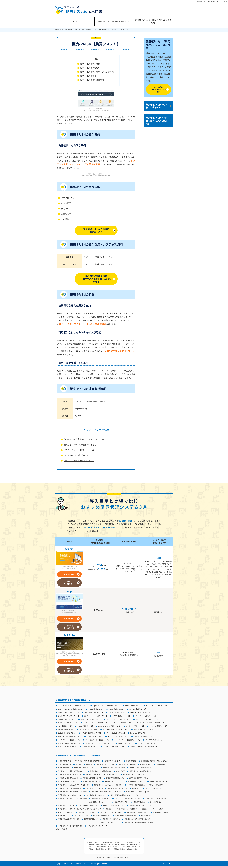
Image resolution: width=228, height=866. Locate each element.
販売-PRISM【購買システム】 (67, 747)
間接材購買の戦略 (64, 768)
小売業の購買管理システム (158, 781)
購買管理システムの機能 (161, 812)
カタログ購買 (120, 771)
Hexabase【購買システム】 (139, 733)
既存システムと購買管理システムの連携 (127, 798)
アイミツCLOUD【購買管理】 (116, 733)
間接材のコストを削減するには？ (114, 805)
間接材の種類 (161, 764)
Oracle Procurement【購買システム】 (70, 709)
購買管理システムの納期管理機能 (140, 768)
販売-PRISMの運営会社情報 (92, 79)
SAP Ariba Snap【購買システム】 (69, 712)
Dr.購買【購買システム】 (95, 736)
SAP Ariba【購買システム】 (138, 709)
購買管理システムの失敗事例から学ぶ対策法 (139, 822)
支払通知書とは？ (139, 802)
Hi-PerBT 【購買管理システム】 (91, 733)
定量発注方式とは (155, 802)
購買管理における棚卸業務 (105, 764)
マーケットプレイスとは (153, 788)
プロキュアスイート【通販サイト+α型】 (96, 723)
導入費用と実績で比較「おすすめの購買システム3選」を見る (96, 278)
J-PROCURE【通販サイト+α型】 (91, 719)
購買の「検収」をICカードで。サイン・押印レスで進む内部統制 (79, 761)
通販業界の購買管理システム (92, 778)
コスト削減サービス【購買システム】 (98, 740)
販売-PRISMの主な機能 (90, 67)
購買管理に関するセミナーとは (118, 788)
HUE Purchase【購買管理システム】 (79, 455)
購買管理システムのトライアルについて (136, 775)
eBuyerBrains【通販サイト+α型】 (146, 716)
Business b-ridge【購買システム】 (69, 743)
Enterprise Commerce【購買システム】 (116, 729)
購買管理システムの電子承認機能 (114, 768)
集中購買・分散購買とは (66, 805)
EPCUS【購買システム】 (96, 709)
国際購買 (78, 764)
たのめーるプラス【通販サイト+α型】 (148, 719)
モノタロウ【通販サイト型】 (89, 729)
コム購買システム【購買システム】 (79, 460)
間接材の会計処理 (146, 764)
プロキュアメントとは (81, 815)
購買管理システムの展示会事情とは (69, 788)
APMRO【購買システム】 (133, 706)
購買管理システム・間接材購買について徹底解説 (153, 21)
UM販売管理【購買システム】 (143, 736)
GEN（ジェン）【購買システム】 (118, 736)
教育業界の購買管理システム (115, 778)
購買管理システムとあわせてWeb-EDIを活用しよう (99, 800)
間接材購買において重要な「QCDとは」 (139, 792)
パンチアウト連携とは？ (66, 812)
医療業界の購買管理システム (114, 781)
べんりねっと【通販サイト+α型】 (111, 812)
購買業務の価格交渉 (64, 764)
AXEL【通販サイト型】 (65, 726)
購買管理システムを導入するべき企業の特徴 (72, 798)
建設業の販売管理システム (94, 788)
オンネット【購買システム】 (147, 743)
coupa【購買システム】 (116, 709)
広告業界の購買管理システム (138, 778)
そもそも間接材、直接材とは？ (89, 805)
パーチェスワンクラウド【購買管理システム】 (73, 706)
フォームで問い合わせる (69, 582)
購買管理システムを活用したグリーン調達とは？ (74, 785)
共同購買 (89, 764)
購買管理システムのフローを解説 (152, 809)
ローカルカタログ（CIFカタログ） (156, 798)
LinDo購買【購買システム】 (67, 733)
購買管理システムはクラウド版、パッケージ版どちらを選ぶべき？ (79, 809)
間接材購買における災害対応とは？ (69, 775)
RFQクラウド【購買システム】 (144, 729)
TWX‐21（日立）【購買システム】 (141, 712)
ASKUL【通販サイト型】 (86, 726)
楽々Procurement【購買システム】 (95, 716)
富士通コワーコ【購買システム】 (69, 716)
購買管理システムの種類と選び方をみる (96, 230)
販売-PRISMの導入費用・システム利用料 (97, 71)
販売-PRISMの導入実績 (90, 63)
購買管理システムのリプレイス (97, 826)
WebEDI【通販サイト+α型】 (121, 716)
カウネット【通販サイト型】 (135, 726)
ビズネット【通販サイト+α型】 (68, 723)
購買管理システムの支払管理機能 (100, 771)
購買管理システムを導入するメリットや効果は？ (121, 809)
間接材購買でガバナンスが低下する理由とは (72, 792)
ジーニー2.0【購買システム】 (94, 712)
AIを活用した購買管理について (68, 778)
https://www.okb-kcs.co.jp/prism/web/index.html (96, 175)
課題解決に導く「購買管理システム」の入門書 (212, 1)
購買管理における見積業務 (127, 764)
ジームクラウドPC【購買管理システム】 (128, 740)
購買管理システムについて (87, 812)
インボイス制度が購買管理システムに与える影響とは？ (145, 785)
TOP (75, 21)
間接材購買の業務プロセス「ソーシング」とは (106, 792)
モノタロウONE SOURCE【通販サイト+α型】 (151, 723)
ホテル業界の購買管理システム (68, 781)
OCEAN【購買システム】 (90, 747)
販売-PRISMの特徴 (88, 75)
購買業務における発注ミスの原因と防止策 (154, 761)
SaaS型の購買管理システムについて (141, 805)
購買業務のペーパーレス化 (112, 761)
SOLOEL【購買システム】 (116, 712)
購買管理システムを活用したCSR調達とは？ (108, 785)
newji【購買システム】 (125, 743)
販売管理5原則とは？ (91, 819)
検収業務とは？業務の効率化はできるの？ (138, 819)
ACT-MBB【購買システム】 (154, 740)
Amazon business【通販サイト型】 (109, 726)
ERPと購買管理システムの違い (96, 795)
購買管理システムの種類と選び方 (137, 812)
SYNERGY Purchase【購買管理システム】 (144, 747)
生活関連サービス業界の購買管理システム (71, 771)
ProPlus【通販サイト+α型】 (123, 723)
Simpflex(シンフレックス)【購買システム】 (99, 743)
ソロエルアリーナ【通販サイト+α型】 (80, 449)
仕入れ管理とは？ (64, 815)
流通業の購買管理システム (91, 781)
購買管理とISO (146, 815)
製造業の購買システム (122, 802)
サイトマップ (167, 864)
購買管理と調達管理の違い (101, 815)
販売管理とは (136, 788)
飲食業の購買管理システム (136, 781)
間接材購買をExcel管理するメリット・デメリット (127, 795)
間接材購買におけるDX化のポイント (69, 795)
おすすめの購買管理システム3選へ (158, 89)
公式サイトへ (69, 574)
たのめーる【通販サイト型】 (158, 726)
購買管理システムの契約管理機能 (140, 771)
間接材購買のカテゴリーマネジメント (86, 768)
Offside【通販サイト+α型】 (67, 719)
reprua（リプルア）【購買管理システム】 (106, 706)
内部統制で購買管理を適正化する (126, 815)
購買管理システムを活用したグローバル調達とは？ (102, 775)
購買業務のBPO (131, 761)
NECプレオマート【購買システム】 (157, 706)
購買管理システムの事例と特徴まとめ (114, 21)
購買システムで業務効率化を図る (69, 819)
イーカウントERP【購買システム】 (69, 740)
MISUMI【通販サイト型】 (66, 729)
